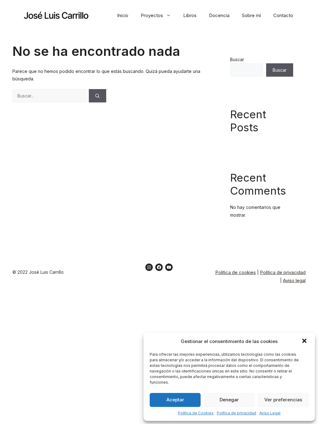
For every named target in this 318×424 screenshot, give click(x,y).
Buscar (237, 59)
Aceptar (175, 400)
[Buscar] (97, 95)
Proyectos (152, 15)
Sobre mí (251, 15)
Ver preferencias (283, 400)
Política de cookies (235, 272)
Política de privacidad (236, 413)
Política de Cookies (196, 413)
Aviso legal (294, 280)
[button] (305, 341)
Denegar (229, 400)
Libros (190, 15)
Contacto (283, 15)
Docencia (219, 15)
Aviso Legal (269, 413)
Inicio (122, 15)
